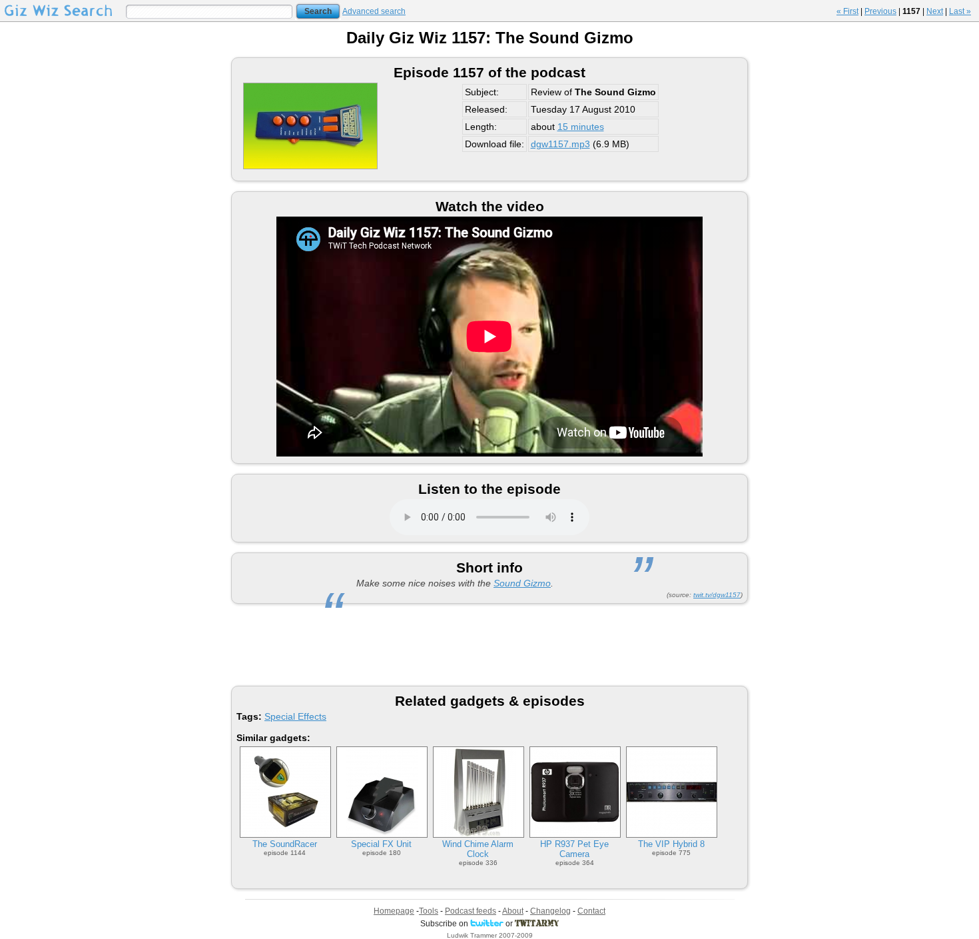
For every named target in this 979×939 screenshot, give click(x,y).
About (512, 911)
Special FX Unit (381, 844)
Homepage (394, 911)
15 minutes (580, 126)
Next (934, 11)
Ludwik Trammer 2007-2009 (490, 935)
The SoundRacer (284, 844)
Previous (880, 11)
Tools (428, 911)
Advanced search (374, 11)
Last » (960, 11)
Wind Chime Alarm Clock (477, 849)
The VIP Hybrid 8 (671, 844)
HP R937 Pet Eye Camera (574, 849)
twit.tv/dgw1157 (717, 594)
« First (847, 11)
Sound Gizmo (522, 583)
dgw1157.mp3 (560, 144)
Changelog (550, 911)
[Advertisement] (489, 644)
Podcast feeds (470, 911)
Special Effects (295, 716)
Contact (591, 911)
